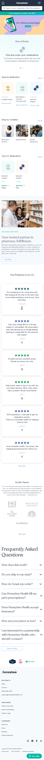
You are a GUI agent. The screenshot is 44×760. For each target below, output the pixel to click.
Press (3, 728)
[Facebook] (36, 741)
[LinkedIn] (32, 741)
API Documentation (8, 709)
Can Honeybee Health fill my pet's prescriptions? (19, 596)
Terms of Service (15, 751)
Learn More (8, 259)
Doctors (4, 687)
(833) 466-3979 (7, 691)
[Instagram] (28, 741)
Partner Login (6, 713)
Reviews (4, 732)
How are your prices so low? (19, 621)
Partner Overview (7, 706)
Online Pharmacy (7, 735)
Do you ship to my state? (17, 574)
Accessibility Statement (28, 751)
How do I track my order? (17, 584)
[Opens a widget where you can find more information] (34, 756)
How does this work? (14, 565)
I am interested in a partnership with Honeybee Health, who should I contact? (21, 635)
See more (22, 466)
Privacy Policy (5, 751)
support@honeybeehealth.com (12, 695)
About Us (5, 724)
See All (40, 78)
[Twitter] (41, 741)
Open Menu (3, 3)
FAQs (3, 684)
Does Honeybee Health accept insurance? (20, 609)
